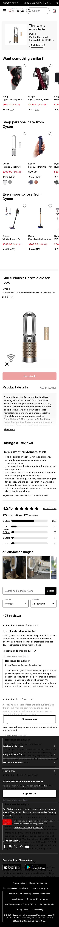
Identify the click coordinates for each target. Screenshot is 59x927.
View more (9, 429)
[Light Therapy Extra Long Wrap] (40, 78)
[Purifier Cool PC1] (15, 146)
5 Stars (6, 521)
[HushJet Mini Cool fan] (40, 146)
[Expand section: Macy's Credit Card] (29, 754)
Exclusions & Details (23, 828)
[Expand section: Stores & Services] (29, 762)
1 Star (6, 543)
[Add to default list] (24, 66)
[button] (29, 334)
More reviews (29, 719)
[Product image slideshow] (29, 334)
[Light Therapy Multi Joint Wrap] (15, 78)
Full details (37, 45)
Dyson (32, 33)
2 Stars (6, 538)
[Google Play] (35, 867)
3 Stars (6, 532)
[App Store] (12, 867)
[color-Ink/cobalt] (31, 182)
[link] (15, 103)
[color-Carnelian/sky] (36, 182)
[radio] (5, 182)
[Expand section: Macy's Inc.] (29, 771)
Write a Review (49, 508)
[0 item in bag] (54, 10)
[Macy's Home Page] (16, 10)
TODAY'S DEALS (10, 3)
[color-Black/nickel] (10, 182)
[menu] (4, 11)
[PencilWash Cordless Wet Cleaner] (40, 218)
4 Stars (6, 526)
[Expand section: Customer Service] (29, 746)
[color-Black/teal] (57, 182)
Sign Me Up (29, 793)
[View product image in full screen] (7, 364)
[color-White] (5, 182)
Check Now (38, 828)
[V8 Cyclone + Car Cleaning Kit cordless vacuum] (15, 218)
